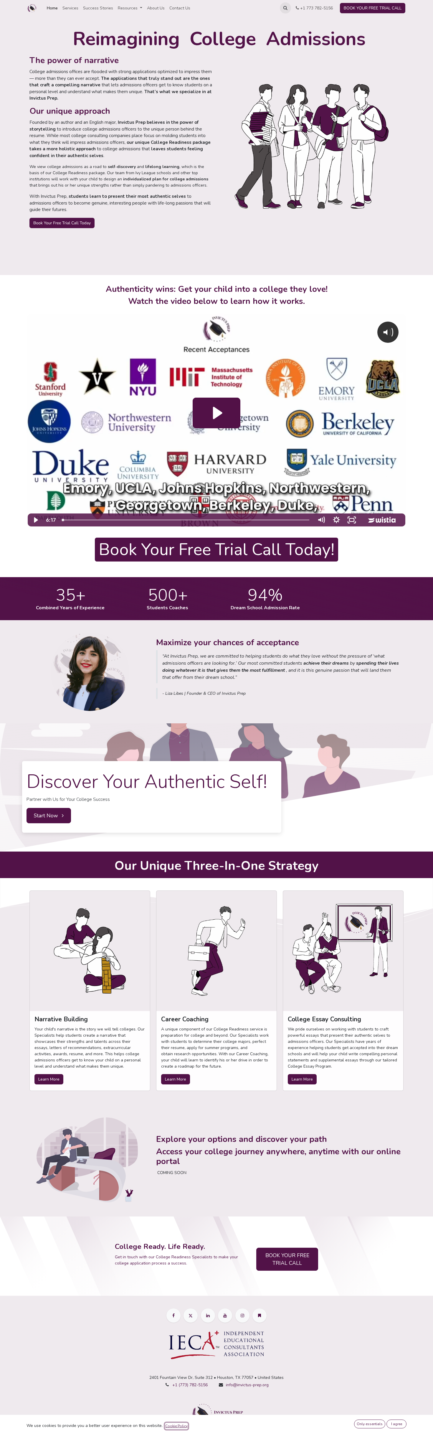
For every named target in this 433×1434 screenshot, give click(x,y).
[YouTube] (225, 1315)
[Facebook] (173, 1315)
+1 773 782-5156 (316, 8)
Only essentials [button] (370, 1424)
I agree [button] (396, 1424)
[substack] (259, 1315)
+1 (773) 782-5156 (190, 1385)
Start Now (47, 815)
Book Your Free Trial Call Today (62, 223)
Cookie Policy (176, 1426)
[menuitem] (52, 8)
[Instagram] (242, 1315)
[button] (285, 8)
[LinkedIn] (208, 1315)
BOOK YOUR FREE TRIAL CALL (372, 8)
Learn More (49, 1079)
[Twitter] (191, 1315)
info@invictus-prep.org (247, 1385)
